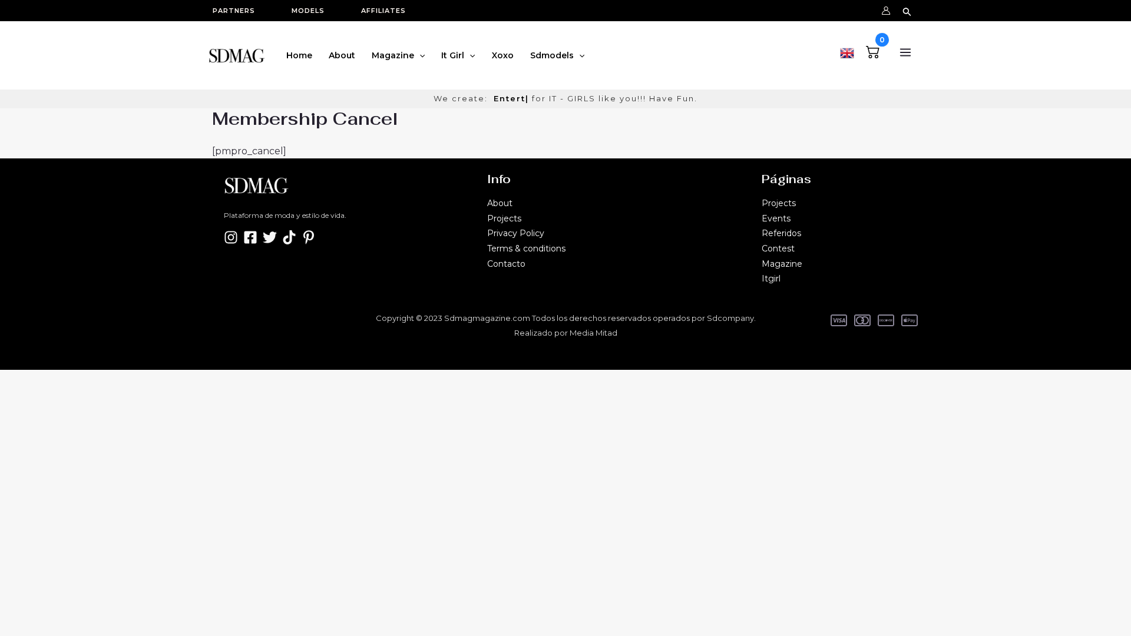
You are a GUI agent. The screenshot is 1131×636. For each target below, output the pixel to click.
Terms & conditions (526, 248)
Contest (778, 248)
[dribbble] (309, 237)
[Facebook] (250, 237)
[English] (847, 51)
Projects (504, 218)
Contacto (506, 264)
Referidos (781, 233)
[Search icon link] (907, 10)
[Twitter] (270, 237)
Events (776, 218)
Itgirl (771, 278)
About (499, 203)
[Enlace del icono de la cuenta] (886, 10)
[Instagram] (231, 237)
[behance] (289, 237)
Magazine (782, 264)
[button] (239, 10)
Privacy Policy (515, 233)
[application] (419, 55)
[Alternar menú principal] (905, 52)
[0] (873, 50)
